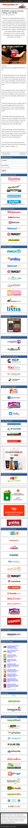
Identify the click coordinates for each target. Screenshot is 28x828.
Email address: (5, 165)
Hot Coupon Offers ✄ (7, 1)
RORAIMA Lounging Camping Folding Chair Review (12, 12)
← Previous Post (5, 153)
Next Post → (24, 153)
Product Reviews (11, 14)
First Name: (4, 160)
